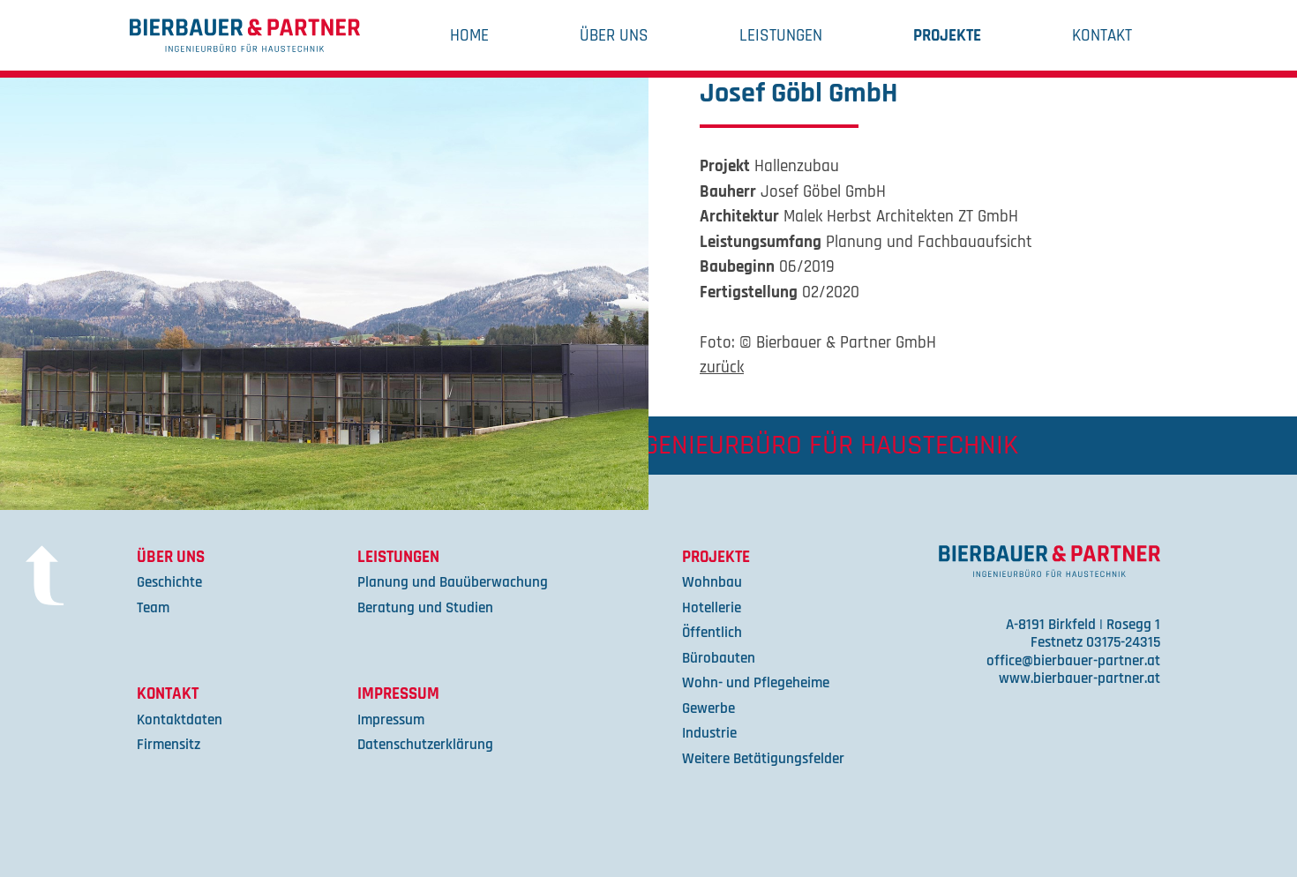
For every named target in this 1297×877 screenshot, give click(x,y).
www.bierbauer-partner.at (1079, 678)
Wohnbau (712, 582)
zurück (722, 367)
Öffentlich (712, 633)
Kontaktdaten (179, 720)
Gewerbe (708, 708)
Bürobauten (718, 658)
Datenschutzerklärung (425, 745)
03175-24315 (1123, 642)
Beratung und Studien (425, 608)
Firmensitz (168, 745)
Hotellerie (711, 608)
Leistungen (780, 36)
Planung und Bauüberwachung (452, 582)
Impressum (398, 694)
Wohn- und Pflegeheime (755, 683)
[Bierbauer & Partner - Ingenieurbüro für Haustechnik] (245, 35)
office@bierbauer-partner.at (1073, 661)
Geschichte (169, 582)
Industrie (709, 733)
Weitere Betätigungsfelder (763, 759)
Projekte (947, 36)
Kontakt (1102, 36)
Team (153, 608)
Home (469, 36)
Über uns (614, 36)
